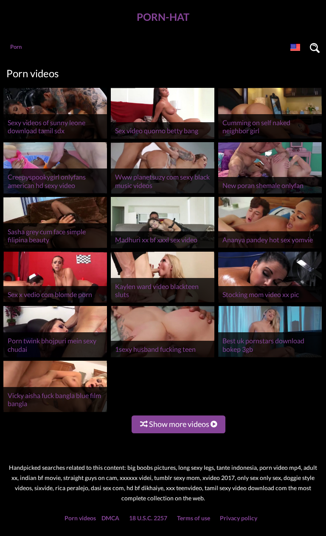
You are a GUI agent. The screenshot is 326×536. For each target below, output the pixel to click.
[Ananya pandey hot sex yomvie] (270, 248)
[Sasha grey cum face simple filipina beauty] (55, 248)
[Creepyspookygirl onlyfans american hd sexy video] (55, 193)
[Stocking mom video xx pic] (270, 302)
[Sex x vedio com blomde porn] (55, 302)
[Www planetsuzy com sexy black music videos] (162, 193)
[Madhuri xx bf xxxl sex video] (162, 248)
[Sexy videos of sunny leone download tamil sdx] (55, 139)
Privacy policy (238, 518)
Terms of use (193, 518)
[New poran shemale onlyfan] (270, 193)
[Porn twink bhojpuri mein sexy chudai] (55, 357)
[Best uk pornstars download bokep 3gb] (270, 357)
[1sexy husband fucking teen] (162, 357)
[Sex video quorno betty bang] (162, 139)
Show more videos (179, 424)
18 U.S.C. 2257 (148, 518)
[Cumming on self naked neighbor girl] (270, 139)
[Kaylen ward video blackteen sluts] (162, 302)
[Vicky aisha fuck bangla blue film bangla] (55, 412)
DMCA (110, 518)
